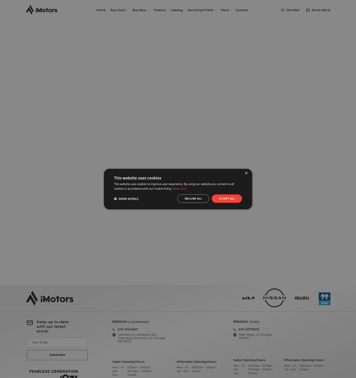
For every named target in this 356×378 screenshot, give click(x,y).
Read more (180, 188)
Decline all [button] (193, 198)
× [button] (246, 173)
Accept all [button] (227, 198)
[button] (126, 198)
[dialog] (178, 189)
